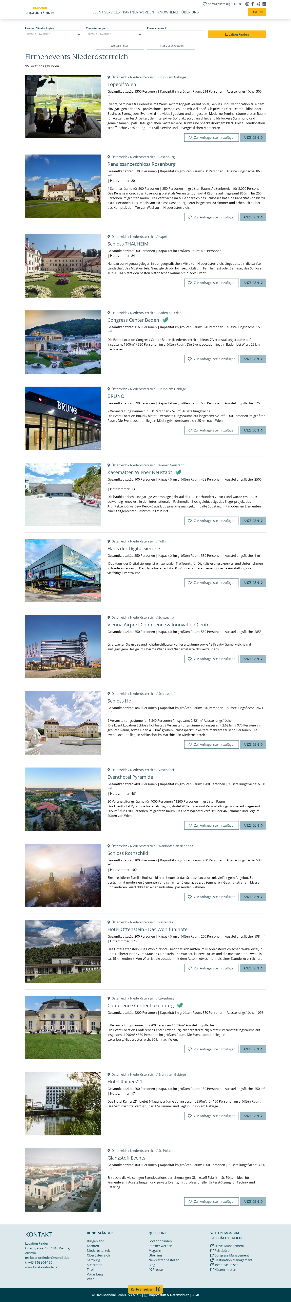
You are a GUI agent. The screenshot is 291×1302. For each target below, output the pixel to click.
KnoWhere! (167, 12)
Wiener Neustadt (171, 465)
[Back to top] (278, 1289)
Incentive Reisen (226, 1265)
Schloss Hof (120, 700)
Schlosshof (166, 693)
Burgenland (95, 1241)
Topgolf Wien (121, 84)
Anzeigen (251, 137)
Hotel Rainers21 (125, 1081)
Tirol (90, 1269)
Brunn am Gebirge (172, 77)
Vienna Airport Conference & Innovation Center (159, 624)
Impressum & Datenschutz (169, 1295)
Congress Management (231, 1255)
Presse (157, 1269)
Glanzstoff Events (126, 1157)
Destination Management (233, 1260)
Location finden (160, 1241)
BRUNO (116, 396)
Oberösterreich (98, 1255)
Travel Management (229, 1246)
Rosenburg (166, 157)
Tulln (162, 541)
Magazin (155, 1250)
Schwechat (166, 617)
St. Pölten (165, 1150)
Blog (152, 1265)
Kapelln (163, 236)
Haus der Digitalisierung (133, 548)
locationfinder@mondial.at (50, 1258)
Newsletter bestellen (164, 1260)
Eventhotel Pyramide (130, 777)
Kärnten (93, 1246)
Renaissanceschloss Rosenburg (141, 164)
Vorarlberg (95, 1274)
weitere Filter (119, 45)
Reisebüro (222, 1250)
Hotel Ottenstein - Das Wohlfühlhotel (148, 929)
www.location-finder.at (42, 1267)
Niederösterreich (143, 77)
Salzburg (93, 1260)
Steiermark (95, 1265)
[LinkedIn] (264, 4)
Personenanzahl (156, 28)
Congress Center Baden (133, 320)
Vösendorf (166, 770)
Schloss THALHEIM (127, 243)
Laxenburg (166, 998)
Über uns (156, 1255)
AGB (195, 1295)
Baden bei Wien (170, 313)
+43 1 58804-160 (40, 1262)
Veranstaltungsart (96, 28)
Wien (90, 1279)
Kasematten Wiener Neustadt (139, 472)
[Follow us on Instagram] (247, 4)
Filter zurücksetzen (171, 45)
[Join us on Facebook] (253, 4)
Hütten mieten (225, 1269)
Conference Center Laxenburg (140, 1005)
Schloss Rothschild (127, 853)
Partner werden (138, 12)
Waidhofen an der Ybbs (175, 846)
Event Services (106, 12)
